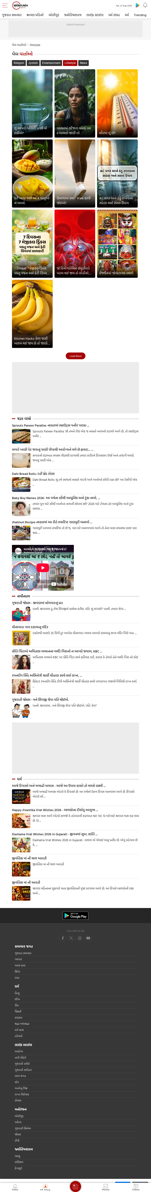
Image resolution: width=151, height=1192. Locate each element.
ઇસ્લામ (18, 1018)
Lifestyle (70, 63)
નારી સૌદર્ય (20, 1058)
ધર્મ (127, 14)
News (83, 63)
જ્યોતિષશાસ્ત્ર (72, 14)
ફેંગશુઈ (18, 1168)
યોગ (17, 1082)
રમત (17, 978)
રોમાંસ (18, 1100)
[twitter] (71, 938)
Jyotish (33, 63)
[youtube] (79, 938)
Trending (140, 14)
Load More (76, 356)
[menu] (6, 5)
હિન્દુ (17, 993)
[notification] (145, 5)
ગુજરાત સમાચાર (12, 14)
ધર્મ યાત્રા (19, 1030)
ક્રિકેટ (17, 971)
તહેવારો (18, 1036)
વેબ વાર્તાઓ (19, 45)
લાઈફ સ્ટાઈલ (94, 14)
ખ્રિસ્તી (18, 1011)
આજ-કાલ (20, 965)
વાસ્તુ (17, 1156)
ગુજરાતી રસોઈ (22, 1064)
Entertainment (51, 63)
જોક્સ (18, 1134)
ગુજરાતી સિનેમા (23, 1128)
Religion (19, 63)
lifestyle (35, 45)
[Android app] (75, 916)
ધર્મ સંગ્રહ (114, 14)
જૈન (17, 1005)
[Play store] (137, 5)
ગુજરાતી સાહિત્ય (23, 1070)
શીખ (17, 999)
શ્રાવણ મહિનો (35, 14)
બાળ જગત (20, 1076)
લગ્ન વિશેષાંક (22, 1094)
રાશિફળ (19, 1162)
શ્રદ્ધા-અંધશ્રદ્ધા (22, 1024)
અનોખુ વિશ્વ (21, 1088)
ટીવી (17, 1141)
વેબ (22, 54)
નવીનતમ (23, 596)
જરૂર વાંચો (24, 418)
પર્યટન (18, 1122)
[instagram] (88, 938)
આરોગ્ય (19, 1051)
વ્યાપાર (18, 959)
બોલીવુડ (54, 14)
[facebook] (62, 938)
